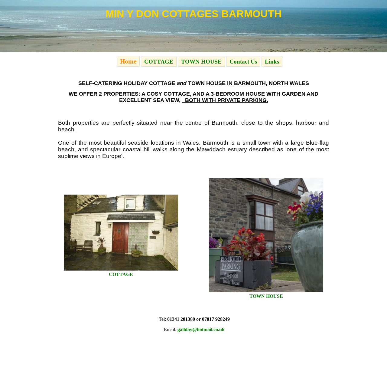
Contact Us (243, 61)
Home (128, 61)
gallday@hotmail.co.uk (201, 329)
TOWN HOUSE (201, 61)
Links (272, 61)
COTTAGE (158, 61)
